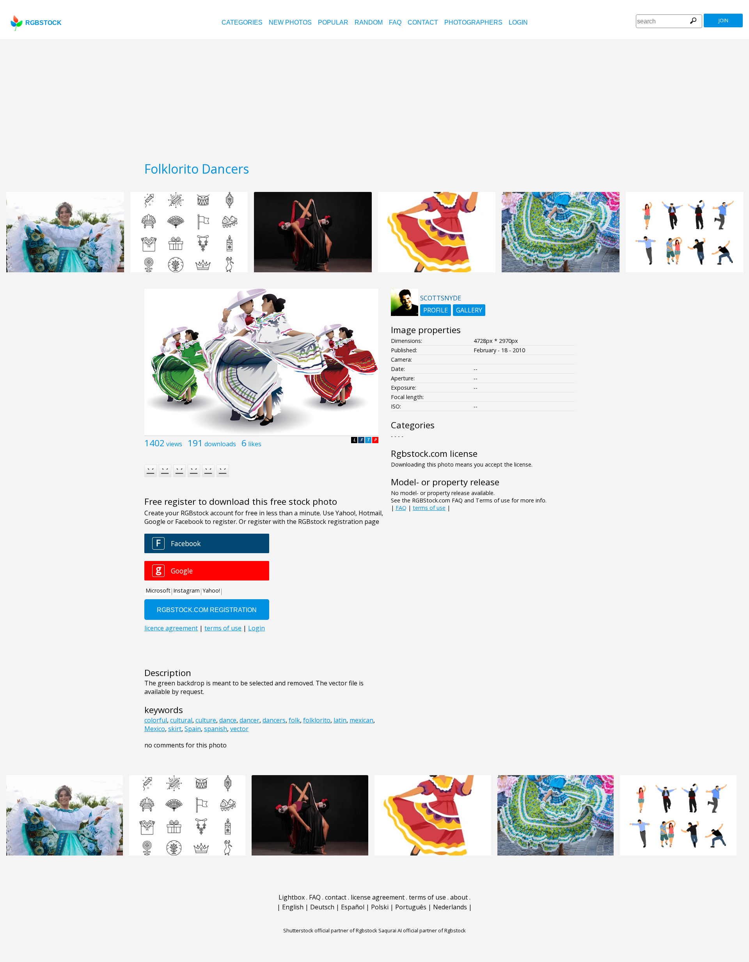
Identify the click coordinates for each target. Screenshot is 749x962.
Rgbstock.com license (434, 453)
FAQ (395, 22)
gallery (469, 310)
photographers (473, 22)
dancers (274, 720)
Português (410, 907)
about (459, 897)
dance (227, 720)
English (293, 907)
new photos (290, 22)
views (174, 444)
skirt (174, 728)
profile (435, 310)
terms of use (429, 507)
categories (242, 22)
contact (423, 22)
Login (518, 22)
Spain (193, 728)
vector (239, 728)
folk (294, 720)
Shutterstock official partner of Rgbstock (330, 930)
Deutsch (322, 907)
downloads (220, 444)
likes (254, 444)
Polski (380, 907)
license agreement (378, 897)
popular (333, 22)
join (723, 20)
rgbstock (43, 23)
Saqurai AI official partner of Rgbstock (422, 930)
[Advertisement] (374, 97)
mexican (361, 720)
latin (340, 720)
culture (205, 720)
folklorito (316, 720)
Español (352, 907)
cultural (181, 720)
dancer (249, 720)
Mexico (154, 728)
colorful (155, 720)
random (369, 22)
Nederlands (450, 907)
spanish (215, 728)
